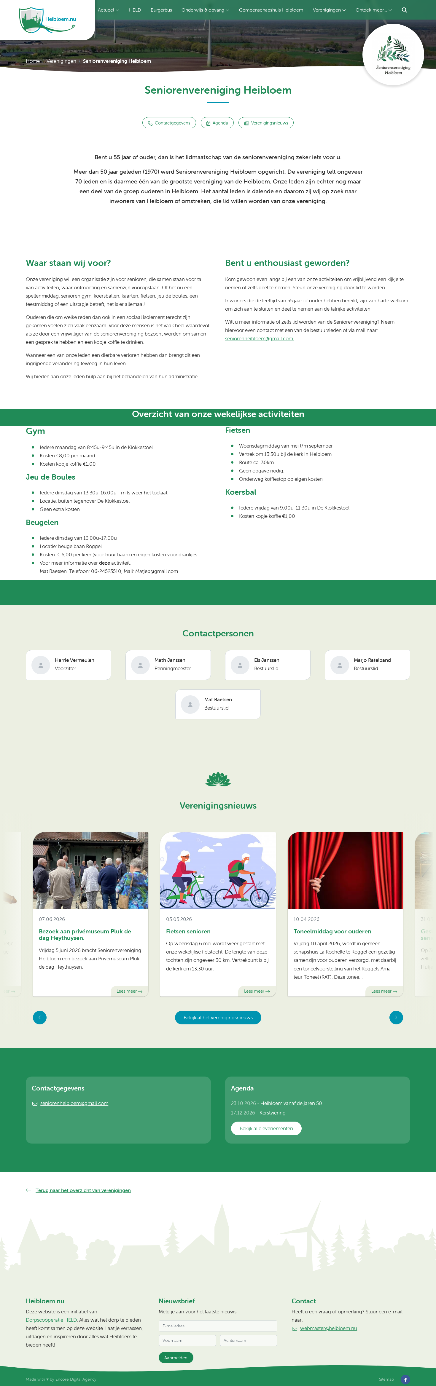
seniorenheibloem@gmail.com (74, 1103)
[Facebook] (405, 1379)
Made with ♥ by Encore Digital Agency (61, 1379)
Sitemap (386, 1379)
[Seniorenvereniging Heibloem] (393, 54)
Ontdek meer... (371, 10)
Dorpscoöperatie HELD (51, 1320)
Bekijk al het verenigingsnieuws (218, 1017)
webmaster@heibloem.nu (328, 1328)
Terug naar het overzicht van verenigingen (83, 1190)
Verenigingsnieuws (269, 123)
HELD (135, 10)
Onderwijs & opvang (203, 10)
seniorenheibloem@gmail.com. (259, 338)
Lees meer (127, 991)
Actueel (106, 10)
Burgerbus (161, 10)
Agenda (220, 123)
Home (33, 61)
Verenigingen (327, 10)
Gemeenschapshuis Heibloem (271, 10)
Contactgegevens (172, 123)
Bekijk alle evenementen (266, 1128)
